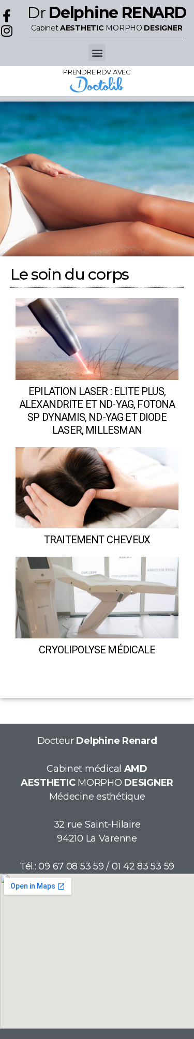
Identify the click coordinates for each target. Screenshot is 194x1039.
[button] (97, 52)
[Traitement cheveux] (97, 488)
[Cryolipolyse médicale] (97, 597)
